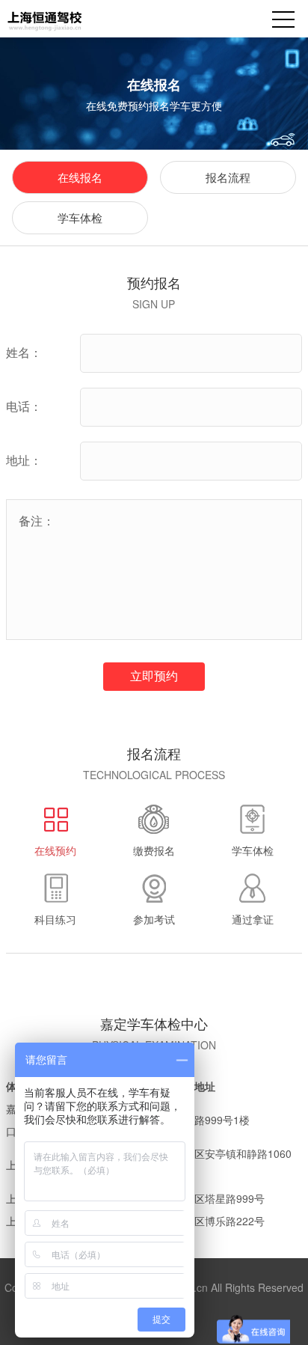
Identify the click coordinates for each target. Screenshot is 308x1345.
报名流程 (228, 177)
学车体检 (80, 217)
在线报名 (80, 177)
